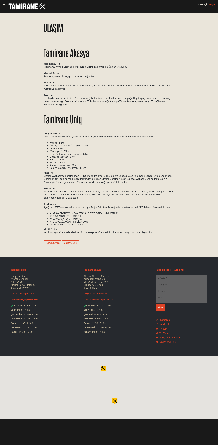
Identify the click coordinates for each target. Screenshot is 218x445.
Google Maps (27, 293)
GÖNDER (160, 307)
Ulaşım (14, 293)
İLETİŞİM (212, 4)
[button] (115, 401)
